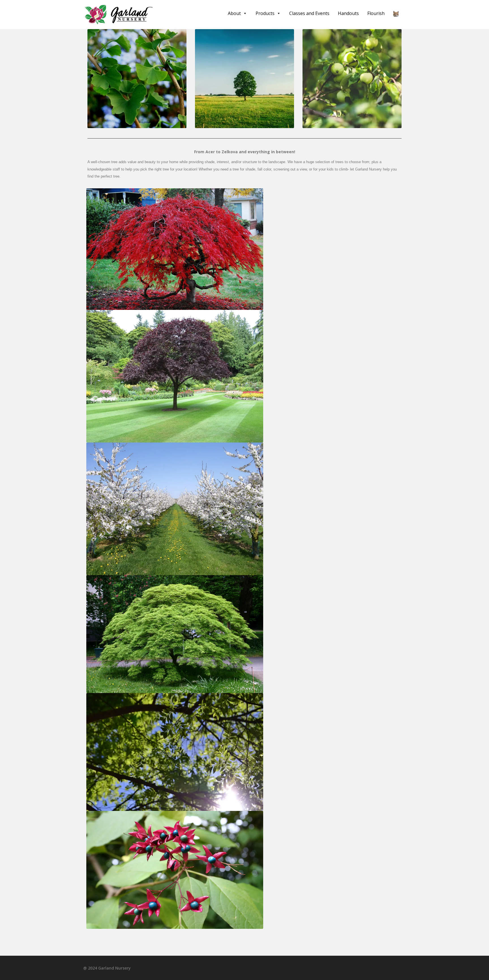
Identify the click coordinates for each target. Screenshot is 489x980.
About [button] (234, 13)
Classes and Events (309, 13)
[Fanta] (396, 13)
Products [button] (265, 13)
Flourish (376, 13)
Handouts (348, 13)
